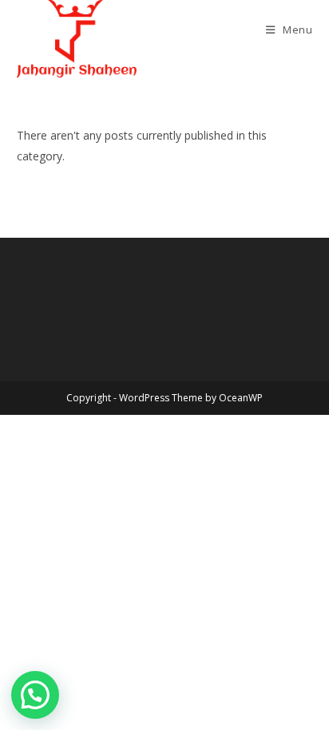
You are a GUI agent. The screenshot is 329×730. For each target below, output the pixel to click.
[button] (35, 695)
